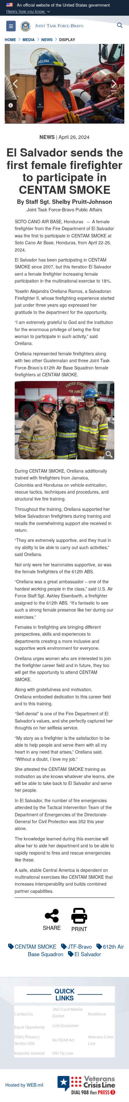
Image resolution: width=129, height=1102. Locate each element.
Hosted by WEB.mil (24, 1085)
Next (113, 83)
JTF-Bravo (80, 946)
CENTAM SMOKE (35, 946)
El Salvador (88, 954)
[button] (28, 11)
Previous (15, 83)
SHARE (52, 927)
